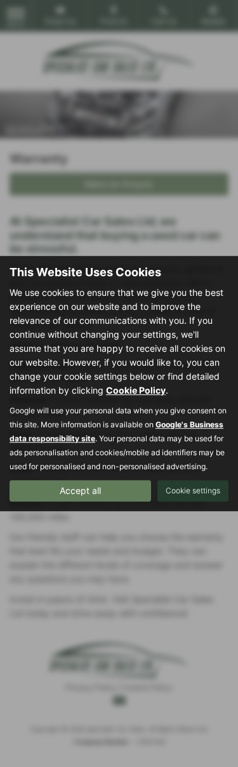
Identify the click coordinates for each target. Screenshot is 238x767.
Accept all (80, 490)
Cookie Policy (136, 390)
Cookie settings (193, 490)
